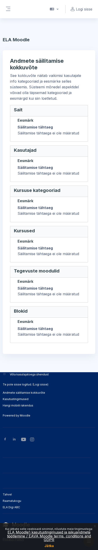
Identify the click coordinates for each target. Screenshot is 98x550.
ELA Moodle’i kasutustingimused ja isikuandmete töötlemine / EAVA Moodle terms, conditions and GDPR (49, 536)
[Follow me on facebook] (5, 440)
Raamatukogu (12, 501)
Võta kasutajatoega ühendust (29, 374)
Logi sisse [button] (84, 9)
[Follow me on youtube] (23, 440)
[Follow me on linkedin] (14, 440)
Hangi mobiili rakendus (18, 405)
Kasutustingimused (15, 399)
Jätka (49, 546)
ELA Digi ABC (11, 507)
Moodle (25, 415)
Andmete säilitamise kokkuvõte (24, 392)
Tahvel (7, 494)
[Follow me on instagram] (32, 440)
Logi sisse (40, 384)
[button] (54, 9)
